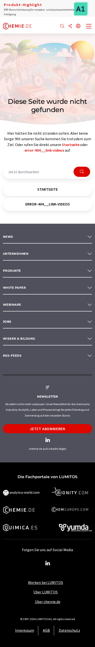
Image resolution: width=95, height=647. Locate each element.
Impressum (24, 630)
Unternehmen (15, 253)
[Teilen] (70, 26)
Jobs (7, 321)
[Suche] (62, 26)
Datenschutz (69, 630)
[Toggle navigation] (89, 27)
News (8, 236)
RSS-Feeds (12, 355)
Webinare (12, 304)
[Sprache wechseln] (78, 26)
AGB (46, 630)
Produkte (12, 270)
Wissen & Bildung (19, 338)
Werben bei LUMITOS (45, 582)
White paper (14, 287)
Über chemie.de (47, 601)
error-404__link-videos (44, 150)
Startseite (70, 144)
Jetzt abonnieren (47, 428)
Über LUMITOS (45, 592)
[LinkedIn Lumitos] (47, 563)
